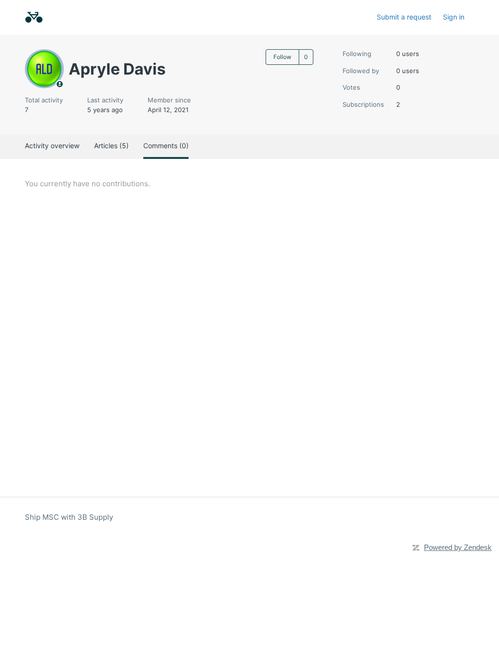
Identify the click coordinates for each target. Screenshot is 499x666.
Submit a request (404, 17)
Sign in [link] (453, 17)
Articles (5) (111, 145)
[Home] (34, 17)
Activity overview (52, 145)
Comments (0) (166, 145)
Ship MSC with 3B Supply (69, 517)
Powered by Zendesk (458, 547)
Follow (282, 56)
